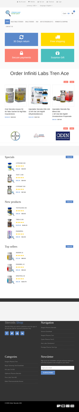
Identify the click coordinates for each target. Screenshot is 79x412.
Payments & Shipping (61, 22)
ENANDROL (19, 231)
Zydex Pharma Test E (47, 339)
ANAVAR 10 (19, 252)
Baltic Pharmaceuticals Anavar (14, 381)
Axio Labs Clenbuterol (47, 343)
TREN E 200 (20, 219)
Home (7, 22)
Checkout (51, 2)
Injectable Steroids (17, 22)
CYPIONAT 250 (20, 186)
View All (69, 157)
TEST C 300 (19, 175)
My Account (22, 2)
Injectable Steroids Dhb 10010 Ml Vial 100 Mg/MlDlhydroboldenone (39, 111)
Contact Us (9, 26)
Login (59, 2)
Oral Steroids (29, 22)
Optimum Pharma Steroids (13, 373)
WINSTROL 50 (20, 276)
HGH (37, 22)
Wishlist (32, 2)
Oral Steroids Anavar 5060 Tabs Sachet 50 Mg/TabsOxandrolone (15, 111)
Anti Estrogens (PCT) (46, 22)
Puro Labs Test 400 (11, 377)
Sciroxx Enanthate (46, 331)
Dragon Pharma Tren (11, 361)
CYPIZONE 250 (20, 163)
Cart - (68, 13)
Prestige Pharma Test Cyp (49, 347)
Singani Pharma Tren (47, 335)
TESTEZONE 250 (21, 208)
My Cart (41, 2)
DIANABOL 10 (20, 264)
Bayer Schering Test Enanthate (14, 365)
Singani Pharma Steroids (48, 327)
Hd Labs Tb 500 (10, 369)
